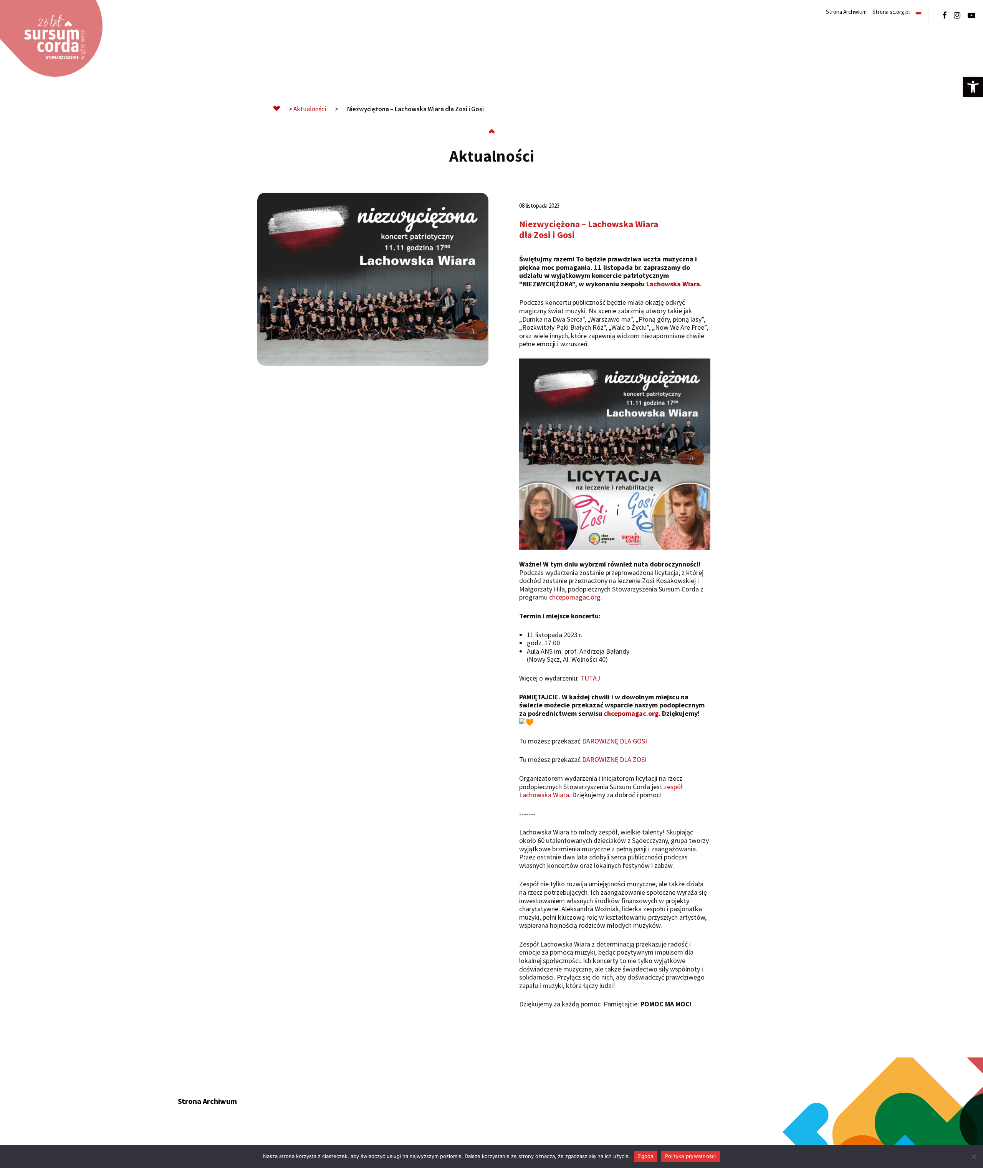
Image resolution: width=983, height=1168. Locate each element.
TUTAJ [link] (590, 678)
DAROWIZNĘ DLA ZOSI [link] (614, 759)
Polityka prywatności (690, 1156)
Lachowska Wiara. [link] (674, 283)
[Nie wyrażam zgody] (973, 1156)
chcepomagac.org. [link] (632, 713)
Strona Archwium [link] (846, 11)
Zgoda (645, 1156)
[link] (973, 87)
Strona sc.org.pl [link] (891, 11)
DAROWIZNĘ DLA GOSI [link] (614, 741)
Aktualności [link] (309, 109)
